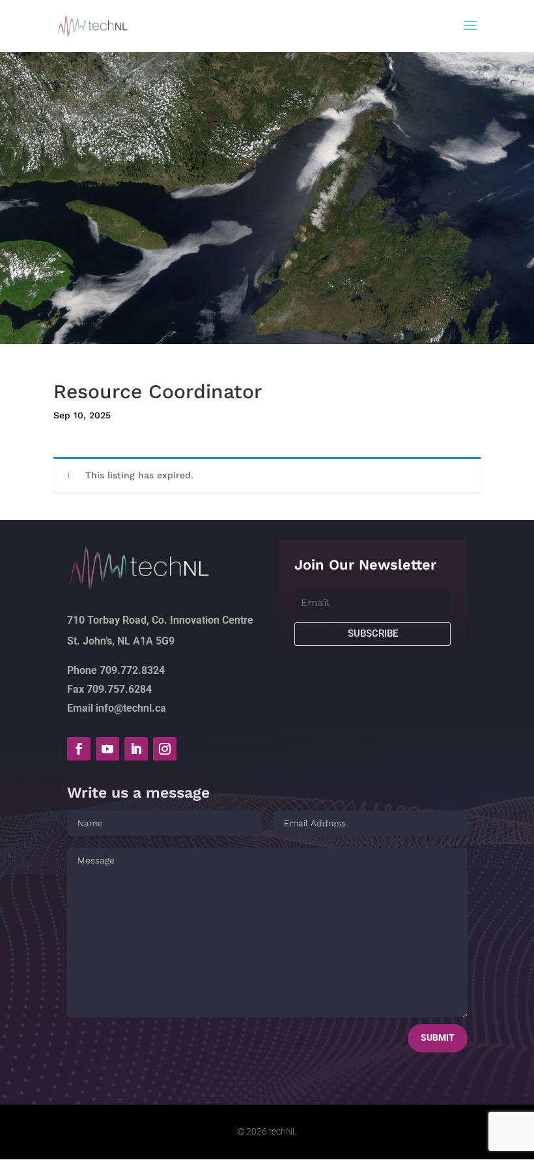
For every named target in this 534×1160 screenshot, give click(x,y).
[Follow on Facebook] (79, 749)
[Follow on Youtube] (107, 749)
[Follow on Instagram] (164, 749)
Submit (438, 1037)
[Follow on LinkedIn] (136, 749)
